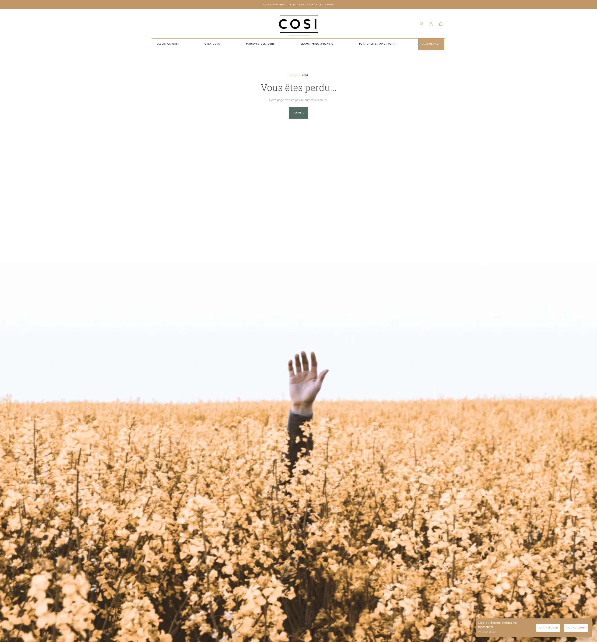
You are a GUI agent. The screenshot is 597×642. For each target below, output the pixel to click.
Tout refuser (548, 628)
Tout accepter (576, 628)
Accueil (298, 113)
